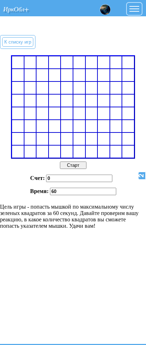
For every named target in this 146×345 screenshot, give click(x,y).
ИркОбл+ (16, 8)
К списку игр (17, 42)
